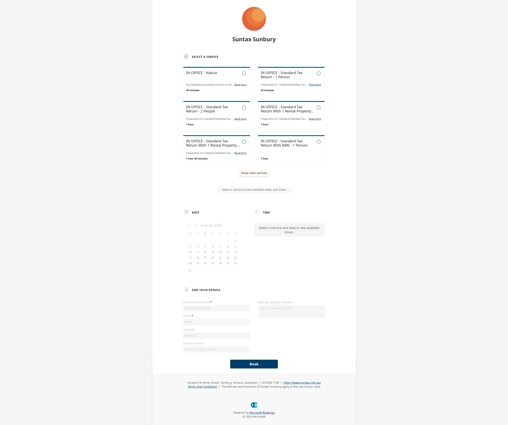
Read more (240, 84)
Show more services (254, 173)
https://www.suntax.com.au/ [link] (302, 382)
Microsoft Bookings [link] (262, 412)
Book (254, 364)
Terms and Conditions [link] (202, 386)
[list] (254, 118)
